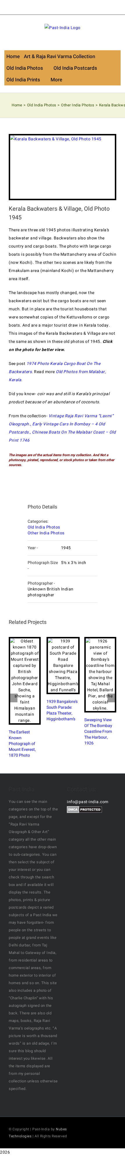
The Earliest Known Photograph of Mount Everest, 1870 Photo (20, 681)
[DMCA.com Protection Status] (84, 810)
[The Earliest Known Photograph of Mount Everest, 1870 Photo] (25, 681)
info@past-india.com (87, 802)
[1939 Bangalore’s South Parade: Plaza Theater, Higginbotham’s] (63, 665)
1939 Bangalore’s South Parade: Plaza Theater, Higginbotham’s (58, 665)
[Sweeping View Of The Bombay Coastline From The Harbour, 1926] (100, 674)
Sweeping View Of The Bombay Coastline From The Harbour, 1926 (95, 674)
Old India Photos (44, 527)
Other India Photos (46, 533)
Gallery (29, 681)
